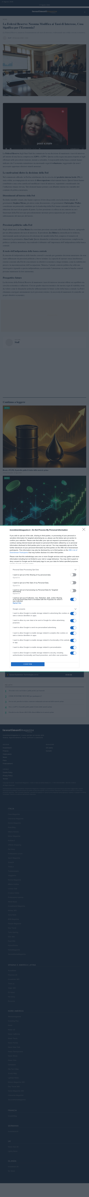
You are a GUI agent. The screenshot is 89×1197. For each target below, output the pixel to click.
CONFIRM (28, 664)
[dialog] (44, 598)
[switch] (73, 574)
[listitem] (44, 569)
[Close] (84, 530)
